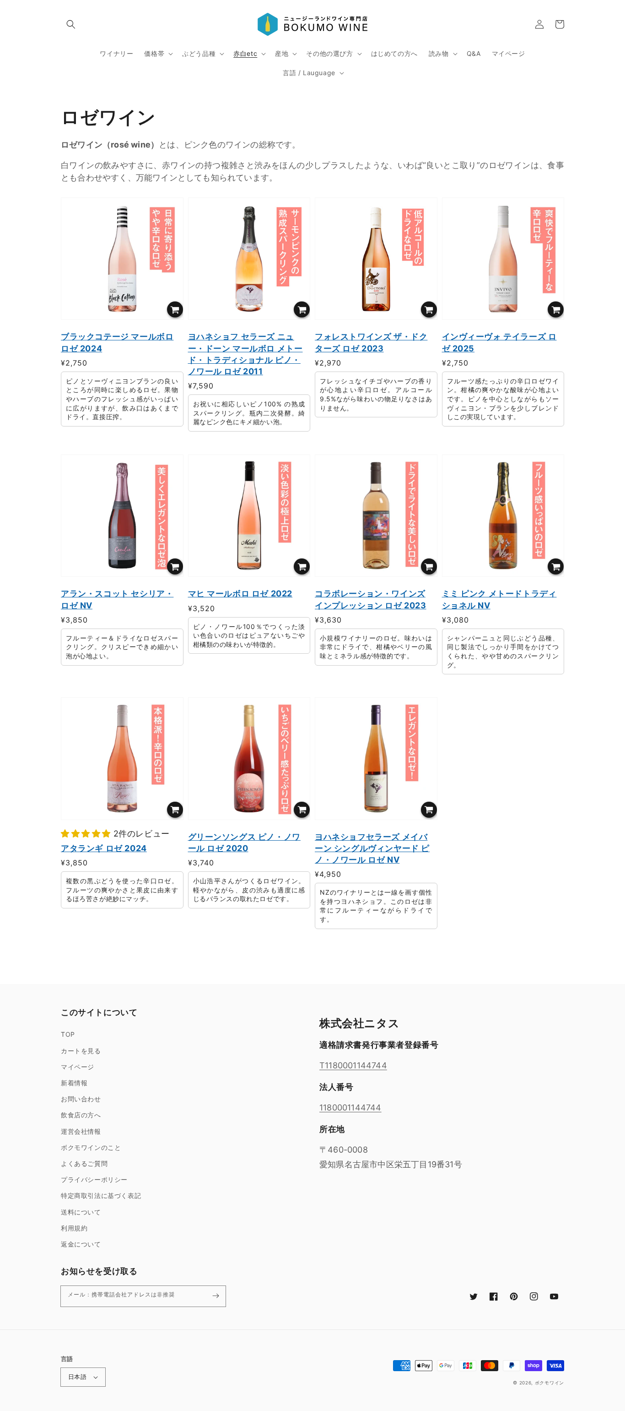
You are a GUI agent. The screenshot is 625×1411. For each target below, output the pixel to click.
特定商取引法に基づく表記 (101, 1195)
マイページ (77, 1067)
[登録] (215, 1296)
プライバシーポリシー (94, 1179)
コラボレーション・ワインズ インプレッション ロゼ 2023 (370, 599)
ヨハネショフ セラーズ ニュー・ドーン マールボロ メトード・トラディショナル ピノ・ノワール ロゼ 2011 (245, 354)
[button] (71, 24)
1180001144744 (350, 1107)
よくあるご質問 (84, 1163)
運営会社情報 (81, 1131)
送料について (81, 1212)
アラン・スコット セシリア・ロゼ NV (117, 599)
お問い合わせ (81, 1099)
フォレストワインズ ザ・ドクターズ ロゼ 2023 (371, 342)
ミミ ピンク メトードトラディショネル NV (499, 599)
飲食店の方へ (81, 1115)
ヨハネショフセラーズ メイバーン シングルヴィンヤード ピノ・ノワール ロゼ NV (372, 848)
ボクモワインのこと (91, 1147)
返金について (81, 1244)
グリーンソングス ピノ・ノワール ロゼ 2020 (244, 842)
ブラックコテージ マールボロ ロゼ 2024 (117, 342)
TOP (68, 1034)
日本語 (77, 1376)
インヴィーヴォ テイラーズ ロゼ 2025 (499, 342)
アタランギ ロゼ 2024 (104, 848)
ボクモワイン (549, 1382)
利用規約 (74, 1228)
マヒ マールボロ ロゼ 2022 (240, 593)
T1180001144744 (353, 1065)
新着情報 (74, 1083)
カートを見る (81, 1051)
